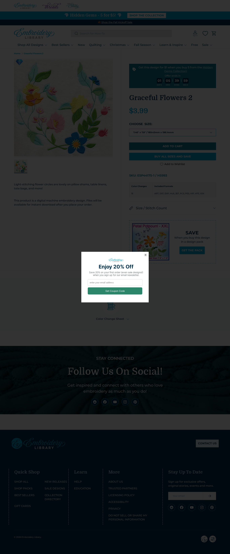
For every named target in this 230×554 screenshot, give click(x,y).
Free (194, 45)
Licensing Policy (121, 495)
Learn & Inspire (171, 45)
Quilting (95, 45)
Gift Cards (22, 506)
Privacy (114, 508)
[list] (63, 108)
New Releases (56, 481)
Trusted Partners (122, 488)
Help (78, 481)
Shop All (21, 481)
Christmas (118, 45)
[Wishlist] (205, 33)
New (81, 45)
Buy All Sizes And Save (172, 156)
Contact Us (207, 443)
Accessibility (118, 502)
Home (17, 53)
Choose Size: (140, 124)
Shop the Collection (146, 15)
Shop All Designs (30, 45)
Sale (205, 45)
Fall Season (142, 45)
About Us (115, 481)
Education (82, 488)
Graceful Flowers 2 (33, 53)
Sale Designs (55, 488)
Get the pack (192, 250)
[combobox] (121, 33)
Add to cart (173, 146)
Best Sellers (61, 45)
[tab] (112, 309)
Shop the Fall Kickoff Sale (116, 22)
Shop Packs (23, 488)
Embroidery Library (31, 537)
